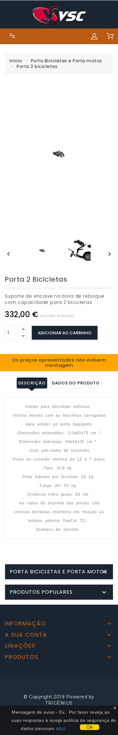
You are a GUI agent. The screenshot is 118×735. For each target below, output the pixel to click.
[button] (94, 36)
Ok (89, 727)
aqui (60, 728)
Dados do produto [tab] (76, 383)
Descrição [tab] (32, 383)
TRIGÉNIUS (59, 703)
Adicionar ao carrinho (65, 333)
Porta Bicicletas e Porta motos (58, 571)
